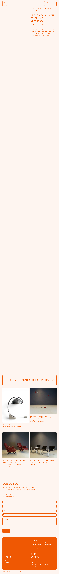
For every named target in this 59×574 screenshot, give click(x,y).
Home (32, 8)
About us (8, 559)
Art (32, 562)
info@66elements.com (38, 550)
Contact (7, 562)
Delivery (8, 561)
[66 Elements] (4, 3)
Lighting (34, 561)
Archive (33, 566)
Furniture (34, 559)
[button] (47, 3)
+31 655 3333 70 (36, 548)
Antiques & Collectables (39, 564)
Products (39, 8)
